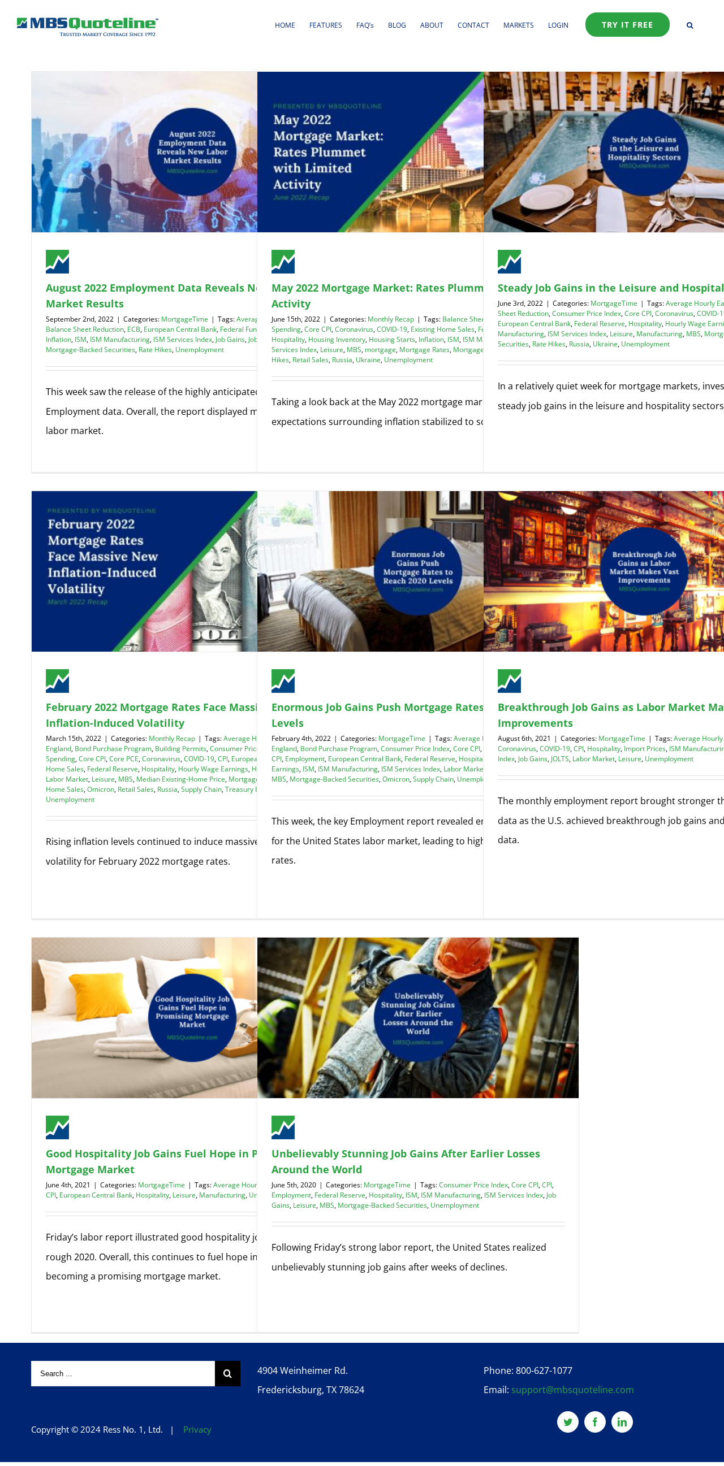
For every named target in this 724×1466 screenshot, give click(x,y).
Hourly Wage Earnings (213, 769)
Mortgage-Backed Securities (90, 349)
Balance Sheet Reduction (85, 329)
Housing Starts (392, 339)
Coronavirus (354, 329)
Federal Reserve (599, 323)
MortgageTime (184, 319)
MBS (354, 349)
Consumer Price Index (586, 313)
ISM (81, 339)
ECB (133, 329)
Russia (342, 360)
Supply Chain (201, 789)
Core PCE (124, 759)
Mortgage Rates (424, 349)
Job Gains (230, 339)
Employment (305, 759)
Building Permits (180, 748)
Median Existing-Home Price (180, 779)
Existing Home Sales (443, 329)
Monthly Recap (391, 319)
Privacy (197, 1429)
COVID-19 (392, 329)
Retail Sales (310, 360)
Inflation (58, 339)
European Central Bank (180, 329)
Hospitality (288, 339)
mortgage (380, 349)
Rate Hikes (155, 349)
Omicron (100, 789)
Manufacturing (659, 334)
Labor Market (67, 779)
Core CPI (317, 329)
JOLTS (560, 759)
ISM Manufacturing (120, 339)
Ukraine (368, 360)
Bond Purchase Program (113, 748)
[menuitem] (292, 24)
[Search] (690, 24)
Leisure (331, 349)
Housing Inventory (336, 339)
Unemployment (199, 349)
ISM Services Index (182, 339)
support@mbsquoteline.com (572, 1389)
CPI (223, 759)
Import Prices (645, 748)
